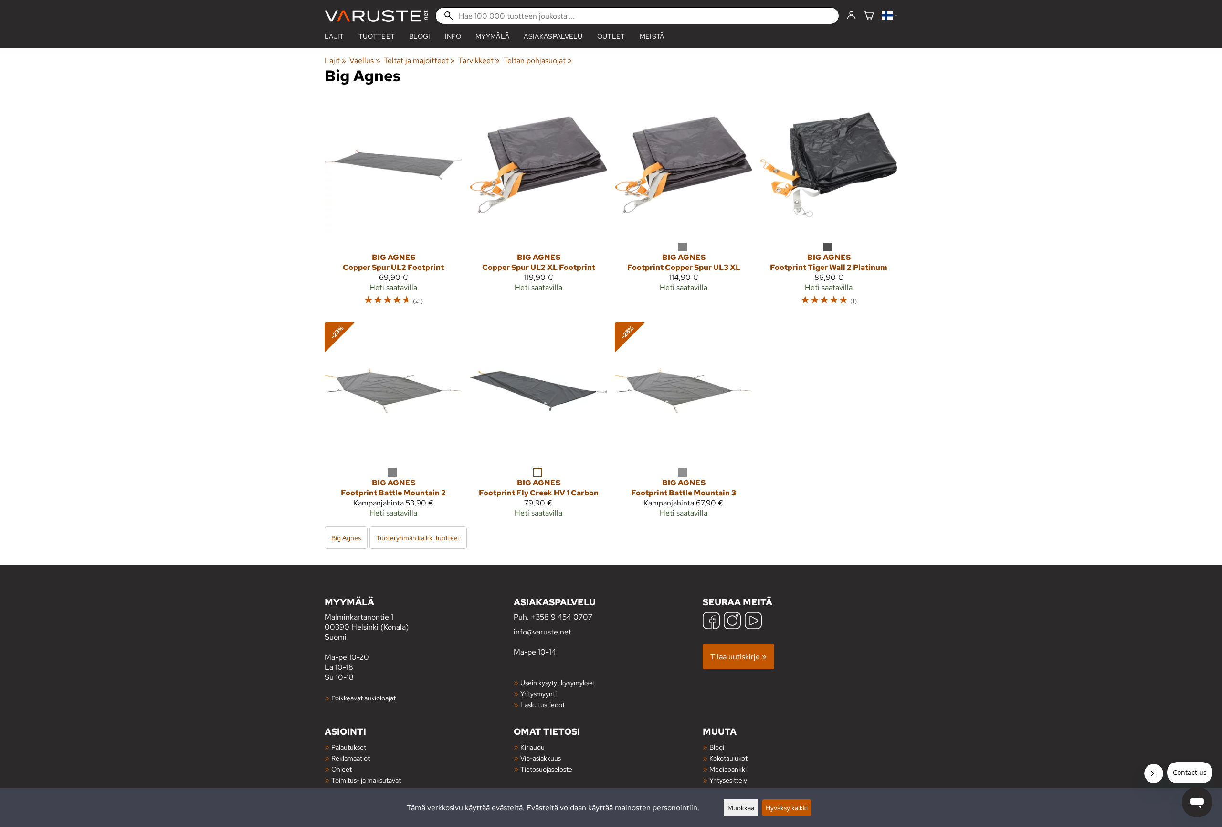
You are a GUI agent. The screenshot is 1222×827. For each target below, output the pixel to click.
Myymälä (492, 36)
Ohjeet (341, 768)
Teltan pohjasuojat (538, 60)
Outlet (611, 36)
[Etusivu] (376, 16)
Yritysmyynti (538, 693)
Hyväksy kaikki (787, 807)
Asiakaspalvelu (553, 36)
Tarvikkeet (479, 60)
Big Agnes (346, 537)
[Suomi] (889, 16)
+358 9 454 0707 (561, 617)
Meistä (652, 36)
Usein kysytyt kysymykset (557, 682)
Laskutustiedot (542, 704)
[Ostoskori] (869, 16)
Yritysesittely (728, 779)
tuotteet (376, 36)
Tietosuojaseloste (546, 768)
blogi (420, 36)
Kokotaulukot (728, 758)
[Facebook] (711, 622)
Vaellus (364, 60)
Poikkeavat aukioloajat (363, 697)
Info (453, 36)
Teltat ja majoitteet (419, 60)
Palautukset (348, 747)
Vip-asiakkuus (540, 758)
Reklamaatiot (350, 758)
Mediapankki (728, 768)
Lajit (334, 36)
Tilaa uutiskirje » (738, 657)
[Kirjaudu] (851, 15)
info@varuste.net (542, 632)
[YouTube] (753, 622)
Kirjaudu (532, 747)
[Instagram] (732, 622)
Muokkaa (740, 807)
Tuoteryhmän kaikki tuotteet (418, 537)
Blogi (716, 747)
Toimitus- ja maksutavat (366, 779)
